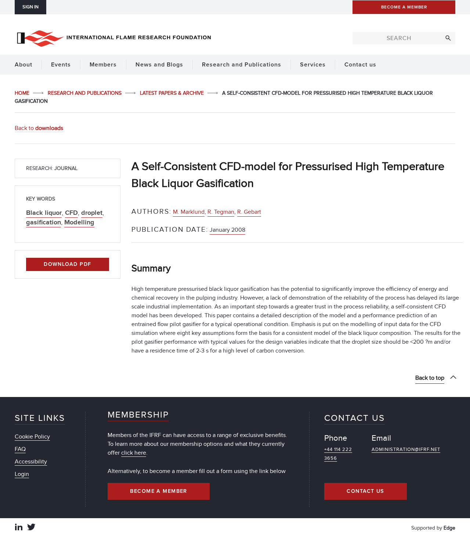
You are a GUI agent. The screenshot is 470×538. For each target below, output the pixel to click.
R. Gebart (249, 212)
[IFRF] (114, 37)
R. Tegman (220, 212)
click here (133, 452)
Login (22, 474)
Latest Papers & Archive (172, 93)
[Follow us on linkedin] (19, 528)
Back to (39, 128)
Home (23, 93)
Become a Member (158, 491)
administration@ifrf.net (406, 449)
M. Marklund (189, 212)
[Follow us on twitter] (31, 528)
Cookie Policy (32, 436)
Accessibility (31, 461)
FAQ (20, 449)
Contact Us (365, 491)
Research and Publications (85, 93)
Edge (449, 528)
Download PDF (67, 264)
